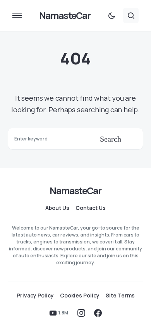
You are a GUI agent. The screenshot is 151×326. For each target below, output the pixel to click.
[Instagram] (81, 313)
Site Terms (120, 295)
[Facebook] (98, 313)
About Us (57, 208)
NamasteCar (65, 15)
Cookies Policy (80, 295)
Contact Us (91, 208)
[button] (17, 15)
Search (110, 139)
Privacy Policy (35, 295)
